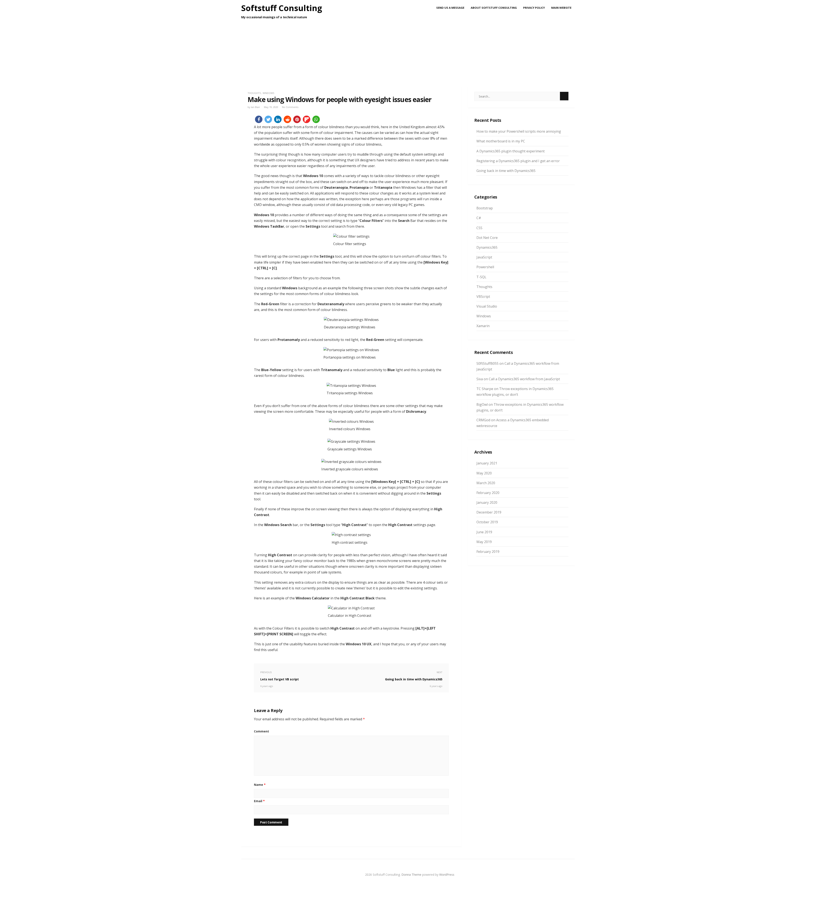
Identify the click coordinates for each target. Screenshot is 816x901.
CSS (479, 228)
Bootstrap (484, 208)
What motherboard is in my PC (500, 141)
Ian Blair (255, 107)
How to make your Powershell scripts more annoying (518, 131)
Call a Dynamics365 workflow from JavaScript (524, 379)
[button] (258, 119)
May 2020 (484, 473)
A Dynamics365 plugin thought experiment (510, 151)
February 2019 (487, 551)
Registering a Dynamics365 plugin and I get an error (518, 161)
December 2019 (488, 512)
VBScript (483, 296)
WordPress (446, 875)
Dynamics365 (486, 247)
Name (260, 785)
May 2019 (484, 541)
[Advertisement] (408, 61)
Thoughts (254, 93)
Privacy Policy (534, 8)
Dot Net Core (487, 237)
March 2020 (485, 483)
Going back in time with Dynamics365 (506, 170)
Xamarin (483, 326)
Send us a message (450, 8)
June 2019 (484, 532)
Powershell (485, 267)
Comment (261, 731)
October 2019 (487, 522)
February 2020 (487, 492)
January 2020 (486, 502)
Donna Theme (411, 875)
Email (259, 801)
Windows (268, 93)
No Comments (290, 107)
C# (478, 218)
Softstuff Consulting (281, 7)
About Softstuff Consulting (494, 8)
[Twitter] (408, 884)
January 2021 (486, 463)
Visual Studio (486, 306)
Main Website (561, 8)
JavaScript (484, 257)
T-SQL (481, 277)
